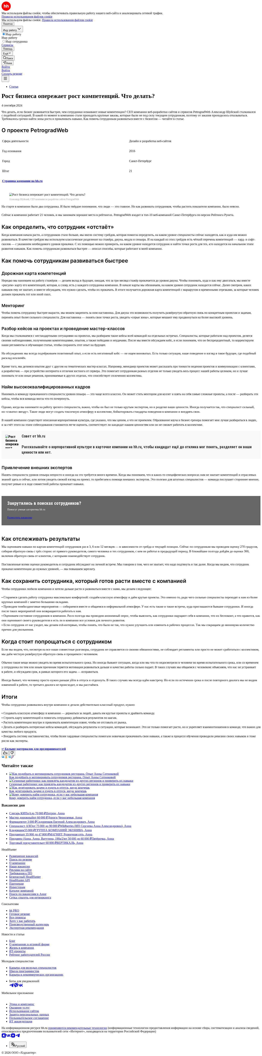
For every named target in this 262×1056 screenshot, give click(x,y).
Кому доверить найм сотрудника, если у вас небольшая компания (52, 798)
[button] (6, 66)
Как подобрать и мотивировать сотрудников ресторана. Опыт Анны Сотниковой (62, 777)
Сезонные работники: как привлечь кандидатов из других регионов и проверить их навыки (69, 784)
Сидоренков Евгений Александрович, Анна (66, 821)
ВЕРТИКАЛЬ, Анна (69, 842)
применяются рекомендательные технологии (77, 1028)
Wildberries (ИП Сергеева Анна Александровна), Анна (95, 826)
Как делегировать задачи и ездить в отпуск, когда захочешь (48, 791)
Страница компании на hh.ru (22, 181)
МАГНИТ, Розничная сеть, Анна (70, 834)
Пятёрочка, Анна (102, 838)
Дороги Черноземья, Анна (65, 817)
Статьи (13, 86)
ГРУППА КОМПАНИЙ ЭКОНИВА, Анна (63, 830)
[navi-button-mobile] (5, 79)
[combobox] (17, 1045)
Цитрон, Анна (55, 813)
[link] (8, 58)
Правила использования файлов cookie (67, 20)
